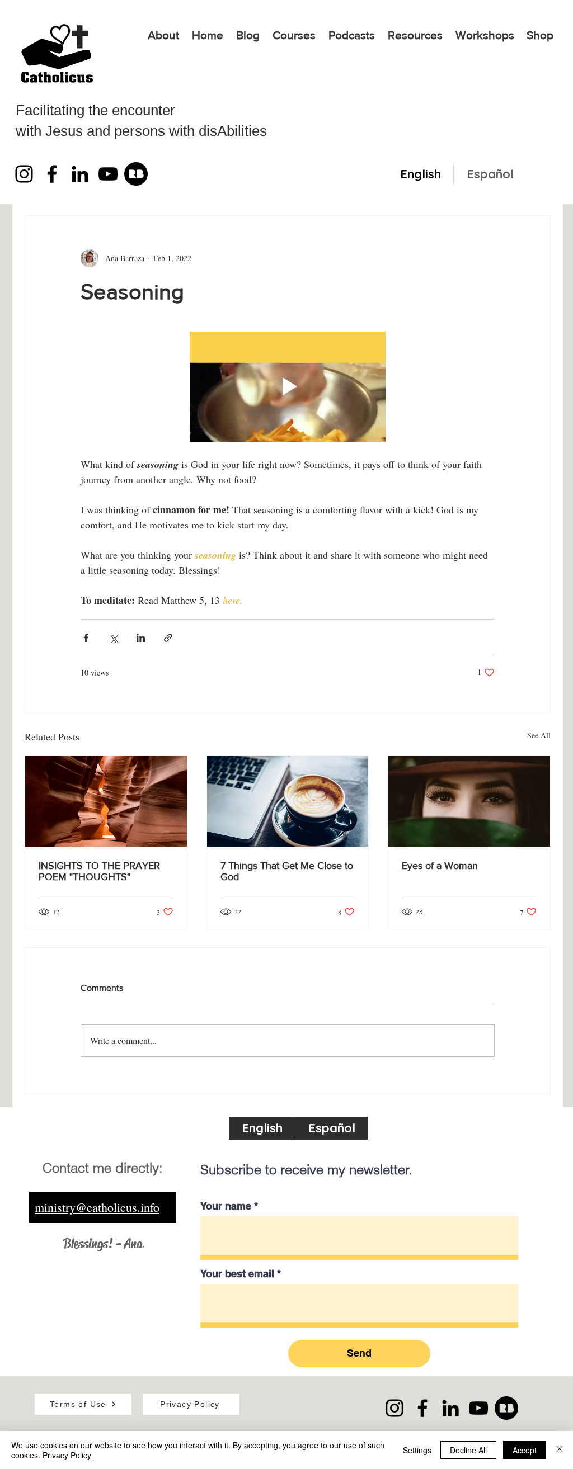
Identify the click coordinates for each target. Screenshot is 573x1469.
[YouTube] (108, 174)
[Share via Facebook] (86, 637)
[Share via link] (168, 637)
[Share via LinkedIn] (140, 637)
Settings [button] (417, 1450)
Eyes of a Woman (440, 865)
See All (539, 735)
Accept (525, 1450)
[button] (294, 35)
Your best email (237, 1274)
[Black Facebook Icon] (52, 174)
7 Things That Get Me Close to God (286, 871)
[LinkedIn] (80, 174)
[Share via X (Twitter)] (113, 637)
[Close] (559, 1450)
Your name (225, 1206)
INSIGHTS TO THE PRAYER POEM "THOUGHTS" (99, 871)
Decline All (468, 1450)
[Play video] (288, 387)
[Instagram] (24, 174)
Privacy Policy (67, 1455)
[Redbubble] (136, 174)
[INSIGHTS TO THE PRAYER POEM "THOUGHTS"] (106, 801)
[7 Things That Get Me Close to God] (288, 801)
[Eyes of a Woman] (469, 801)
